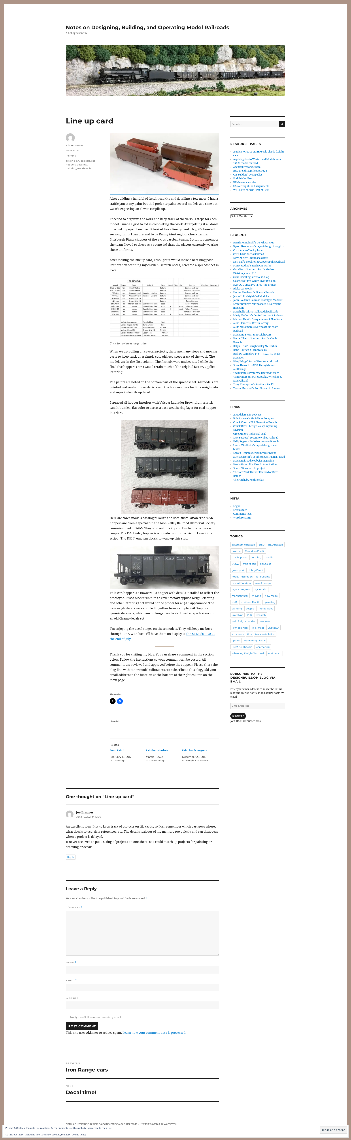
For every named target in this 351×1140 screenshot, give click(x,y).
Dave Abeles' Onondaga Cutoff (250, 258)
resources (264, 621)
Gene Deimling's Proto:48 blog (251, 277)
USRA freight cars (242, 646)
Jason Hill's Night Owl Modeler (251, 296)
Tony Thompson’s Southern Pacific (254, 384)
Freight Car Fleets (243, 178)
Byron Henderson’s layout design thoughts (258, 246)
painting (71, 168)
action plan (72, 160)
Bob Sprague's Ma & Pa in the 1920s (254, 418)
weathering (263, 646)
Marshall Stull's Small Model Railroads (255, 311)
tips (249, 634)
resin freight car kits (243, 621)
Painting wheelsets (157, 750)
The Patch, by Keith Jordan (248, 479)
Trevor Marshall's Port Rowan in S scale (256, 388)
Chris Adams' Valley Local (248, 250)
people (250, 608)
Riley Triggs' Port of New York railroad (255, 361)
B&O (262, 544)
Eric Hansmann (75, 145)
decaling (82, 164)
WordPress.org (242, 517)
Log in (237, 506)
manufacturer (240, 595)
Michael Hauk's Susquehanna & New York (257, 319)
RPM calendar (240, 627)
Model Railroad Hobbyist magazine (253, 460)
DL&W (235, 563)
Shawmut (273, 627)
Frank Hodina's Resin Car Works (252, 265)
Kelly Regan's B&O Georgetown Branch (256, 441)
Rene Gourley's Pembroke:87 (250, 350)
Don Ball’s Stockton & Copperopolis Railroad (259, 261)
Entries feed (240, 510)
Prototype (237, 614)
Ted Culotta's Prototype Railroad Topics (256, 373)
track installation (265, 634)
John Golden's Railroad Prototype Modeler (257, 300)
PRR (249, 614)
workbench (84, 168)
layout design (263, 583)
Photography (265, 608)
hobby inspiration (242, 576)
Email (71, 980)
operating (269, 602)
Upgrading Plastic (254, 640)
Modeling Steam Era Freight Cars (252, 334)
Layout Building (241, 583)
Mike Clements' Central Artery (250, 323)
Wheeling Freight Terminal (248, 653)
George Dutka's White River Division (254, 281)
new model (271, 595)
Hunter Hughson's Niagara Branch (253, 292)
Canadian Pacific (255, 551)
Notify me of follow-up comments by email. (96, 1017)
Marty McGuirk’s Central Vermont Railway (258, 315)
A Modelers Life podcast (247, 414)
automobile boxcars (243, 544)
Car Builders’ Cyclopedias (248, 174)
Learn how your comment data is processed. (154, 1032)
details (269, 557)
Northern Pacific (250, 602)
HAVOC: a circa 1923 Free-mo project (254, 284)
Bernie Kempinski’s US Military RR (253, 242)
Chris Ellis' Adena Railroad (248, 254)
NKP (234, 602)
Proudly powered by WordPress (158, 1124)
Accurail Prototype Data (247, 167)
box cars (85, 160)
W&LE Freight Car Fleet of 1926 (251, 190)
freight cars (249, 563)
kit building (263, 576)
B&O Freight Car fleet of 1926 (250, 170)
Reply (70, 857)
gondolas (265, 563)
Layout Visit (260, 589)
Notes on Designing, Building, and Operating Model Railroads (147, 27)
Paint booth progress (194, 750)
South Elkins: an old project (249, 468)
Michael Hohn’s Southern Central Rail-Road (259, 456)
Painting (71, 155)
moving (256, 595)
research (261, 614)
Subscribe (238, 716)
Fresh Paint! (117, 750)
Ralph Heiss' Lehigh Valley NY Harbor (255, 346)
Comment (74, 907)
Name (71, 962)
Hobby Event (255, 570)
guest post (238, 570)
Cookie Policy (79, 1134)
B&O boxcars (275, 544)
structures (238, 634)
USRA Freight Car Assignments (251, 186)
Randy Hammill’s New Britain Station (255, 464)
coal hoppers (239, 557)
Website (72, 998)
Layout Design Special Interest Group (254, 453)
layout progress (241, 589)
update (236, 640)
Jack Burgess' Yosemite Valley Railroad (255, 437)
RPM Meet (258, 627)
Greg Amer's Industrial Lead (249, 433)
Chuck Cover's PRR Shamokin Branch (255, 422)
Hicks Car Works (243, 288)
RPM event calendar (244, 182)
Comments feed (242, 513)
